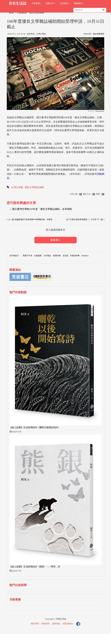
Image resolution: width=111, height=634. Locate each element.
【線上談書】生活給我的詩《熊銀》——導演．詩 (34, 566)
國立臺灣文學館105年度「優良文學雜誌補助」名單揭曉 (42, 209)
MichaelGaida (100, 111)
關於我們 (35, 624)
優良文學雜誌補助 (34, 187)
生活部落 (64, 3)
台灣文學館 (17, 187)
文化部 (65, 256)
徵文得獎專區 (36, 12)
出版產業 (38, 256)
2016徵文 (47, 256)
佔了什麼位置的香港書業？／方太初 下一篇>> (85, 219)
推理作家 (57, 256)
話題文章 (50, 3)
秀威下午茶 (27, 256)
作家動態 (36, 3)
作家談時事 (75, 256)
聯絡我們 (46, 624)
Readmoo (85, 256)
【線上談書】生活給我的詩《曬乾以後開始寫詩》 (34, 427)
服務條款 (56, 624)
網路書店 (78, 3)
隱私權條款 (68, 624)
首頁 (11, 12)
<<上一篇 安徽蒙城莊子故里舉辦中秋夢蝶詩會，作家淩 (29, 219)
